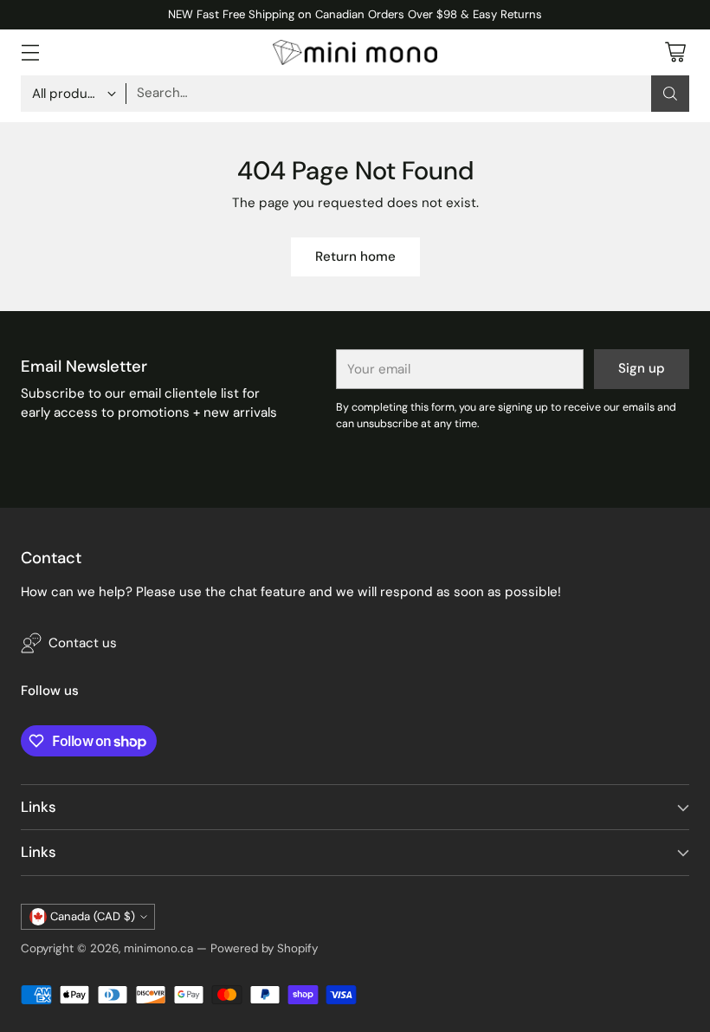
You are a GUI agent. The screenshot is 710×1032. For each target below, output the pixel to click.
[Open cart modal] (675, 52)
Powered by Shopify (264, 948)
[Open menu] (30, 52)
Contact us (82, 643)
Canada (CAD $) (92, 916)
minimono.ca (158, 948)
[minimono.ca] (355, 52)
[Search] (670, 93)
